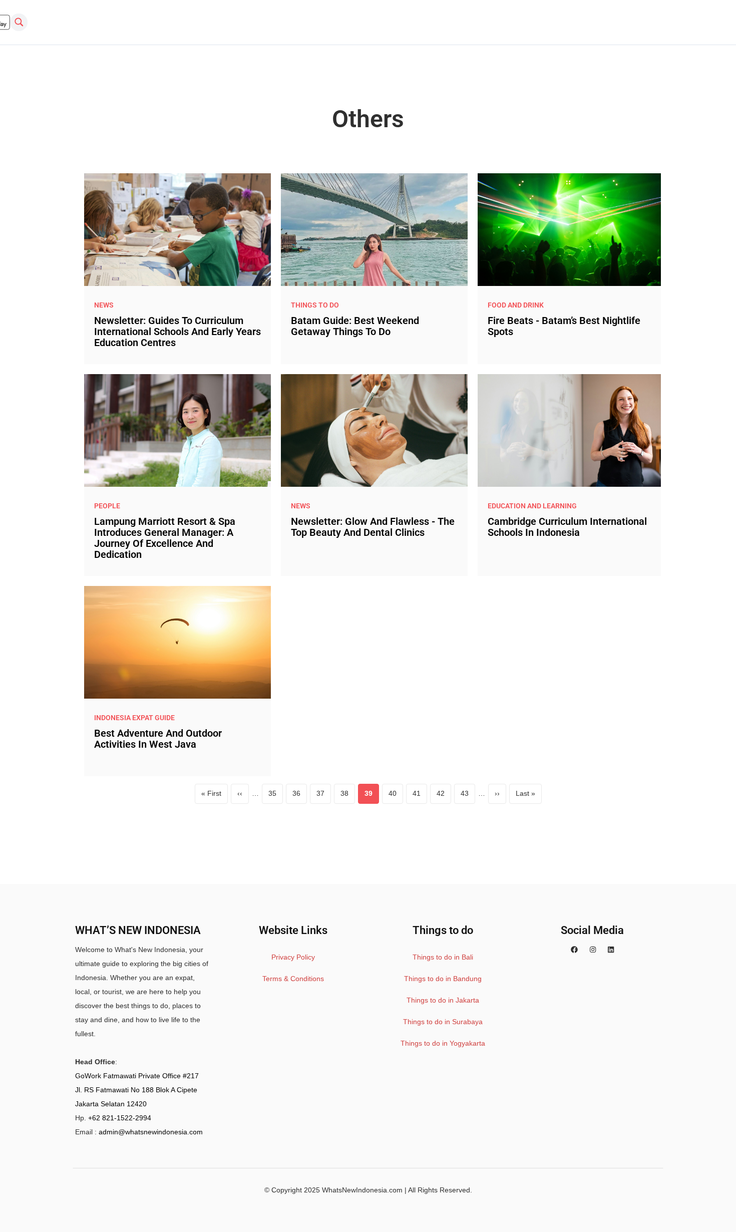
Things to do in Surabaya (443, 1022)
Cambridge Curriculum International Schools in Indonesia (567, 526)
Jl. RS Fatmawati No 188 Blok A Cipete (136, 1090)
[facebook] (574, 950)
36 (299, 796)
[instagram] (593, 950)
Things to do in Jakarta (443, 1000)
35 (275, 796)
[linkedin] (611, 950)
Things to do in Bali (443, 957)
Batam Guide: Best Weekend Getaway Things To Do (355, 326)
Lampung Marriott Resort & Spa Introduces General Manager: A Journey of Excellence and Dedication (164, 537)
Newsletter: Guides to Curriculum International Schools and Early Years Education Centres (177, 332)
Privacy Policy (293, 957)
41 (420, 796)
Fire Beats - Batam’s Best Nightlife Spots (564, 326)
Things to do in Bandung (443, 979)
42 (444, 796)
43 (468, 796)
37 (323, 796)
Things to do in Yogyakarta (443, 1043)
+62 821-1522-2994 (119, 1118)
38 (347, 796)
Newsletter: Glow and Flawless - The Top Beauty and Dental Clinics (373, 526)
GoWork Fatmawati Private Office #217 (137, 1076)
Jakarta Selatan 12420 (111, 1104)
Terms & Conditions (293, 979)
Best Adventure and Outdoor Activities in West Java (158, 738)
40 (396, 796)
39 (371, 796)
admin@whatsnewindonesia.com (151, 1132)
